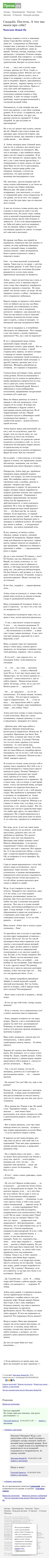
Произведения (18, 12)
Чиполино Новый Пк (14, 29)
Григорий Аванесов (11, 1421)
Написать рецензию (11, 1404)
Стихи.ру (42, 1511)
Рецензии (31, 12)
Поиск (39, 12)
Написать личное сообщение (34, 1495)
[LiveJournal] (14, 1380)
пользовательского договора (19, 1521)
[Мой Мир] (11, 1380)
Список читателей (9, 1384)
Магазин (7, 15)
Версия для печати (25, 1384)
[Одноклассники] (9, 1380)
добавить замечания (13, 1430)
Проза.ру (8, 1513)
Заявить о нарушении (10, 1387)
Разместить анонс (41, 1384)
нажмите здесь (19, 1548)
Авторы (7, 12)
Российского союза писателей (20, 1555)
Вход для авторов (31, 15)
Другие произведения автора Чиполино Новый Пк (21, 1390)
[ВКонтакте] (6, 1380)
